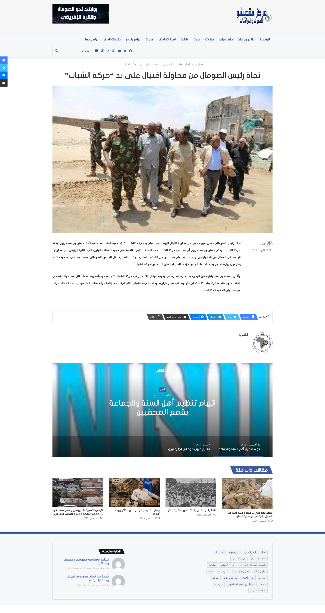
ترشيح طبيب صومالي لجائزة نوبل (163, 407)
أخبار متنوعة (234, 552)
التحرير (262, 244)
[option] (162, 410)
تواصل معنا (91, 39)
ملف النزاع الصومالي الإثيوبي (241, 584)
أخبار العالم (250, 552)
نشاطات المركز (112, 39)
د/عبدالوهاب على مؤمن (96, 568)
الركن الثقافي (238, 558)
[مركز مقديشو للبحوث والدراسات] (254, 17)
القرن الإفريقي (228, 565)
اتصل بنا (219, 552)
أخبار (187, 64)
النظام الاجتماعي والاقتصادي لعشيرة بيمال (192, 510)
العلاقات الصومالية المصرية (253, 565)
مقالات (184, 39)
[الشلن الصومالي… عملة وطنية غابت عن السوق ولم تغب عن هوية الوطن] (247, 493)
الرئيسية (265, 39)
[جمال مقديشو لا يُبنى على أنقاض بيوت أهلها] (134, 492)
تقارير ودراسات (246, 39)
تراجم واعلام (133, 39)
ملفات (197, 39)
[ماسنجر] (4, 75)
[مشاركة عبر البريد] (4, 83)
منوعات (218, 584)
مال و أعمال (248, 577)
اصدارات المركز (167, 39)
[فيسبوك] (4, 60)
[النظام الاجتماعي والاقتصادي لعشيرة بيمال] (190, 492)
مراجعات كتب (230, 577)
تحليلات (209, 39)
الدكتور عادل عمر (98, 585)
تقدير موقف (226, 39)
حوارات (149, 39)
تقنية (211, 571)
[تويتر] (4, 68)
